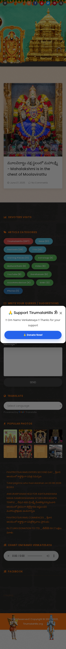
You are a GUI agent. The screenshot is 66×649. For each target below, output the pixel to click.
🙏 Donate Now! (33, 335)
